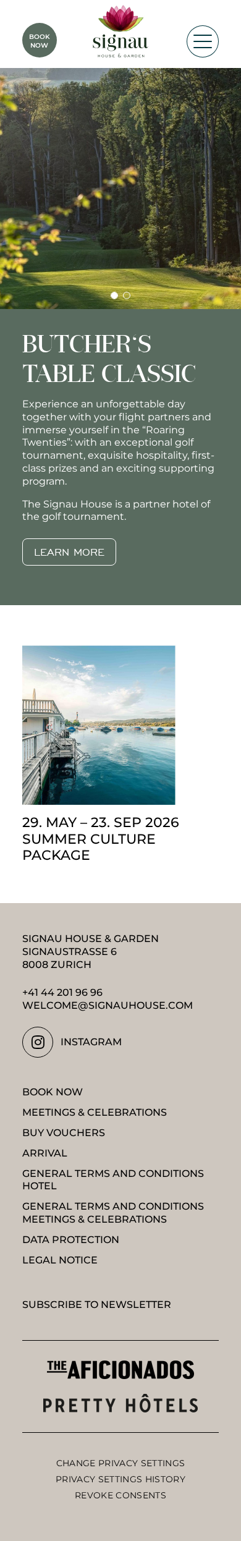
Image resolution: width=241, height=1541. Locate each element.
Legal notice (60, 1260)
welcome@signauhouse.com (107, 1005)
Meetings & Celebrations (94, 1112)
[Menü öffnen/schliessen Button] (203, 41)
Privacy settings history (120, 1479)
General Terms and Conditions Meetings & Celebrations (113, 1212)
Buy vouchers (63, 1133)
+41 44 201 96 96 (62, 992)
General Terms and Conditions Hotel (113, 1180)
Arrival (44, 1153)
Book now (52, 1092)
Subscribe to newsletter (96, 1304)
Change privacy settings (120, 1463)
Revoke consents (120, 1495)
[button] (114, 295)
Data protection (70, 1240)
